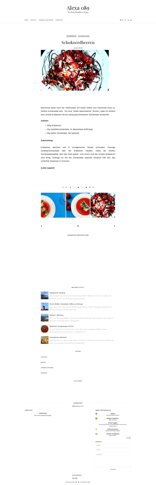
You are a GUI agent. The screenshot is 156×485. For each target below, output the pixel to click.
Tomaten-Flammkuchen (112, 415)
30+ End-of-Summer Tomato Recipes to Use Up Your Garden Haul (112, 425)
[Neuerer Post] (41, 226)
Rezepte (33, 20)
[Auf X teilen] (86, 187)
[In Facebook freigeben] (70, 187)
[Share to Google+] (93, 187)
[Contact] (128, 20)
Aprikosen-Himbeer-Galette (112, 431)
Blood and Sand (113, 420)
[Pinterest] (122, 20)
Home (26, 20)
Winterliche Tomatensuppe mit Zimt (61, 326)
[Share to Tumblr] (89, 187)
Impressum (59, 20)
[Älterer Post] (114, 226)
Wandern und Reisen (46, 20)
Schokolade (83, 36)
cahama (112, 414)
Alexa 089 (78, 7)
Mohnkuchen (112, 435)
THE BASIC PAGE (85, 482)
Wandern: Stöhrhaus (56, 315)
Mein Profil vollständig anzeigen (42, 416)
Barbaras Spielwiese (113, 418)
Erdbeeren (72, 36)
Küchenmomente (112, 429)
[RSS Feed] (131, 20)
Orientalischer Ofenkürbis (58, 337)
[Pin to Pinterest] (78, 187)
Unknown (43, 413)
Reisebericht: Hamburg (57, 293)
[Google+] (125, 20)
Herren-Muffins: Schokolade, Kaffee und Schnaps (66, 304)
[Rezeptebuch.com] (78, 406)
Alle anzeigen (128, 438)
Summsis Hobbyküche (112, 434)
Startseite (44, 357)
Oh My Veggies (112, 423)
